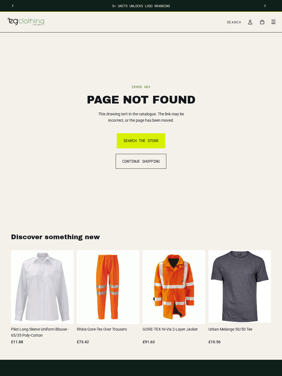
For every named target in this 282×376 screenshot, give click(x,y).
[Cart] (262, 22)
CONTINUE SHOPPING (141, 161)
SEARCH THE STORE (141, 140)
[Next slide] (265, 286)
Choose (69, 315)
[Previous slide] (214, 286)
